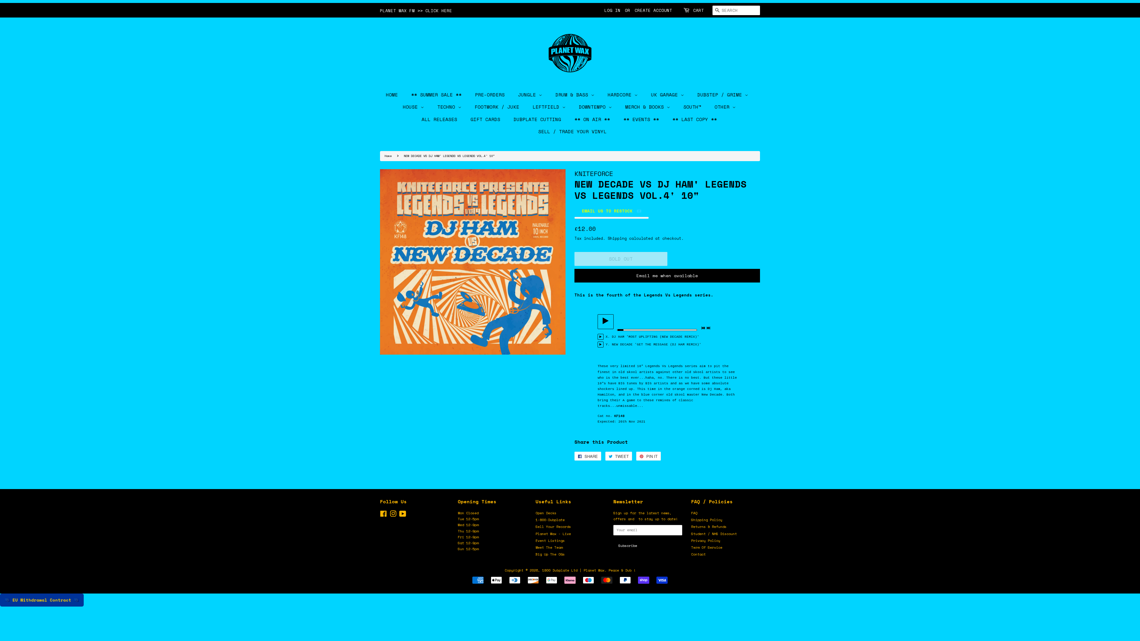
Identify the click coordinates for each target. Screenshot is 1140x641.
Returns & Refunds (708, 526)
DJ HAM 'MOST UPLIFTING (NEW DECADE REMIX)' (655, 337)
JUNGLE (528, 94)
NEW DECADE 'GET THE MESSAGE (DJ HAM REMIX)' (656, 344)
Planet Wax (594, 570)
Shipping (617, 238)
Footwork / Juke (497, 106)
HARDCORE (621, 94)
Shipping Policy (706, 519)
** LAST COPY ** (694, 119)
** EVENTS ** (641, 119)
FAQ (694, 512)
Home (388, 155)
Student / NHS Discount (714, 533)
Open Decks (546, 512)
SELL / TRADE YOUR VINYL (572, 131)
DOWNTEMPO (594, 106)
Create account (653, 10)
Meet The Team (549, 547)
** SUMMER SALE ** (436, 94)
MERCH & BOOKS (646, 106)
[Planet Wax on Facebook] (383, 515)
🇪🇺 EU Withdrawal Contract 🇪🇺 (42, 600)
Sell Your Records (553, 526)
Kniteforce (593, 173)
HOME (392, 94)
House (412, 106)
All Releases (439, 119)
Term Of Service (706, 547)
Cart (698, 10)
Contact (698, 554)
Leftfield (547, 106)
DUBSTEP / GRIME (721, 94)
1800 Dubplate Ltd (559, 570)
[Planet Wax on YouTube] (402, 515)
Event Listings (550, 540)
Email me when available (667, 275)
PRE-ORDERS (490, 94)
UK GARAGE (666, 94)
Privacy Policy (705, 540)
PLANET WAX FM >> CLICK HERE (416, 10)
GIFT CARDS (485, 119)
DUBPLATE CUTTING (537, 119)
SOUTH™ (692, 106)
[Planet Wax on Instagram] (393, 515)
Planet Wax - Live (553, 533)
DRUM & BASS (573, 94)
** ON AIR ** (592, 119)
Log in (612, 10)
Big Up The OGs (550, 554)
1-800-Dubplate (550, 519)
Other (723, 106)
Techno (447, 106)
